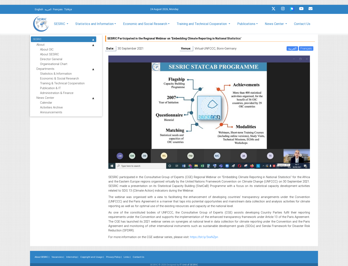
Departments (45, 69)
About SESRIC (49, 54)
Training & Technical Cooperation (62, 83)
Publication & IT (50, 88)
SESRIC (37, 39)
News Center (45, 98)
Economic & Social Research (59, 78)
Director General (51, 59)
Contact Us (302, 24)
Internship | (72, 257)
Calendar (46, 102)
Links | (127, 257)
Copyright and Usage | (92, 257)
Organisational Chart (53, 64)
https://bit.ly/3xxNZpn (204, 237)
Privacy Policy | (114, 257)
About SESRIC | (42, 257)
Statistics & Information (56, 73)
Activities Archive (51, 107)
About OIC (47, 49)
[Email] (311, 10)
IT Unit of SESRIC (189, 264)
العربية (292, 48)
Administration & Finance (57, 93)
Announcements (51, 112)
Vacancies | (58, 257)
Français (306, 48)
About (40, 44)
